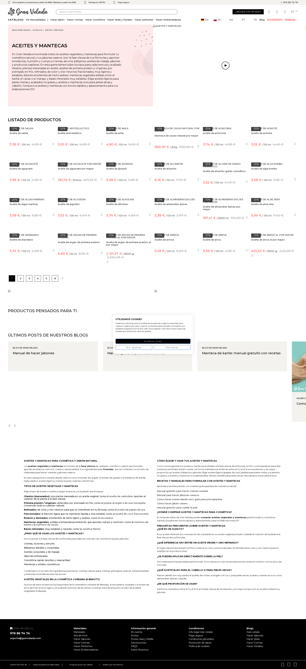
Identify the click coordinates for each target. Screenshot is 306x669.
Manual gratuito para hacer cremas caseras (182, 491)
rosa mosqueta (136, 503)
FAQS (134, 646)
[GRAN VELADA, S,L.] (32, 12)
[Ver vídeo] (225, 65)
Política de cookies (199, 646)
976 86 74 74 (290, 2)
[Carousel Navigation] (157, 425)
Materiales (79, 632)
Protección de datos (200, 642)
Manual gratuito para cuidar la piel (177, 507)
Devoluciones (138, 642)
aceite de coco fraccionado (132, 513)
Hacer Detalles (255, 646)
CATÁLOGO (37, 30)
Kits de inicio (80, 635)
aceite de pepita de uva (131, 509)
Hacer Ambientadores (86, 649)
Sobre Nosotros (139, 649)
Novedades (274, 20)
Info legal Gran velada (201, 632)
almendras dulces (206, 475)
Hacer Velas (253, 639)
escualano (107, 518)
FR (255, 19)
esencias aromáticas (37, 574)
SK (219, 19)
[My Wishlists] (269, 11)
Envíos (134, 635)
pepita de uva (232, 472)
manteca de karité (135, 477)
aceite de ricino (201, 575)
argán (118, 503)
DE (207, 19)
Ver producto (32, 265)
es (293, 11)
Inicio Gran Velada (21, 30)
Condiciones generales (201, 639)
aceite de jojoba (111, 477)
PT (243, 19)
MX (231, 19)
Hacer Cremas (82, 642)
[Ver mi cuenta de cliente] (277, 11)
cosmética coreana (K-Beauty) (92, 584)
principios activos (121, 571)
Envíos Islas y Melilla (142, 639)
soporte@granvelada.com (25, 638)
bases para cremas (99, 571)
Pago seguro (196, 635)
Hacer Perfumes (83, 646)
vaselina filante (91, 529)
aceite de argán (89, 477)
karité (221, 475)
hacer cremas (48, 472)
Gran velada (253, 632)
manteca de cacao (47, 524)
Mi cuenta (136, 632)
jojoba (107, 503)
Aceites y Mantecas (54, 30)
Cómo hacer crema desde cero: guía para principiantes (189, 499)
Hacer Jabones (82, 639)
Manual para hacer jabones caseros (178, 495)
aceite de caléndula (121, 496)
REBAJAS (290, 20)
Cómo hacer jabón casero (172, 503)
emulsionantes (140, 571)
